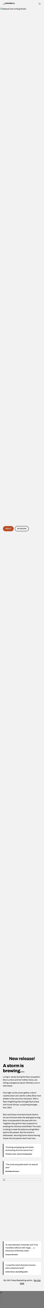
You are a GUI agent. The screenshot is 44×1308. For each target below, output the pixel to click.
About (8, 529)
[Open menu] (39, 3)
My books (21, 529)
